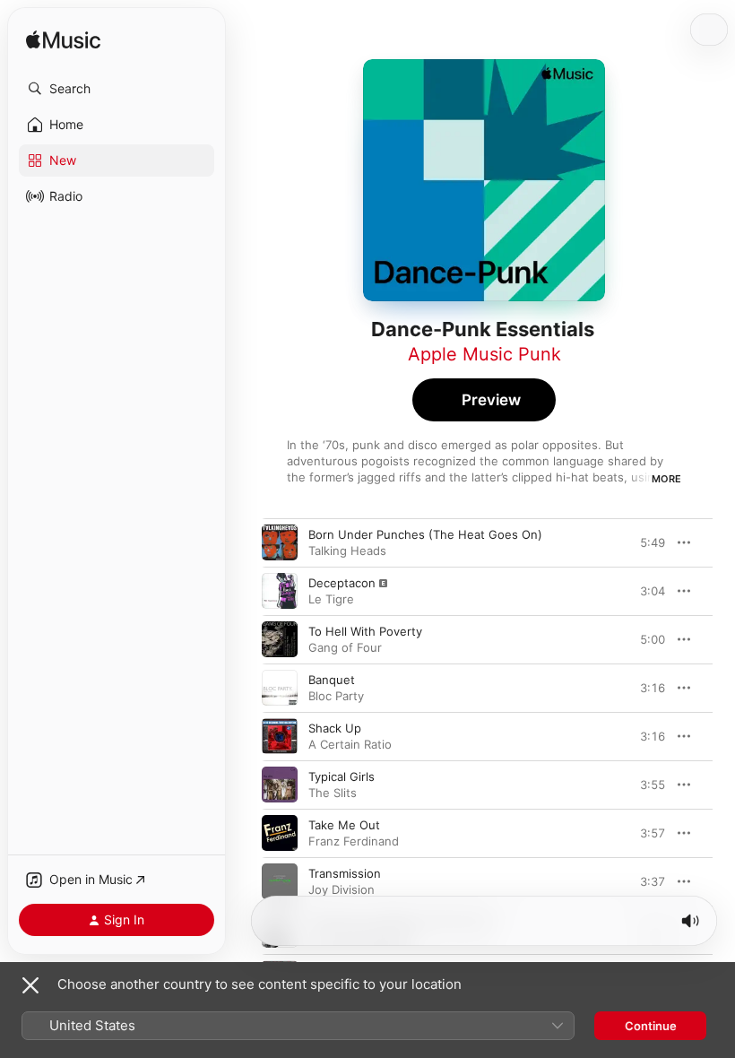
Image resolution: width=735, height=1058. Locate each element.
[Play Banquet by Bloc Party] (280, 688)
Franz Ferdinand (353, 841)
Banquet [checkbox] (331, 679)
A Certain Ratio (350, 744)
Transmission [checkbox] (344, 873)
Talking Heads (347, 550)
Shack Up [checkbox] (334, 728)
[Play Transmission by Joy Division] (280, 881)
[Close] (30, 985)
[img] (63, 40)
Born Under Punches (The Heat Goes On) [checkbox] (425, 534)
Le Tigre (331, 599)
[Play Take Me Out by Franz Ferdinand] (280, 833)
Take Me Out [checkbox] (344, 825)
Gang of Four (345, 647)
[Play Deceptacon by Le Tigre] (280, 591)
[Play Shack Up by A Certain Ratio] (280, 736)
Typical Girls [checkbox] (341, 776)
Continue (651, 1026)
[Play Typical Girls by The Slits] (280, 784)
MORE (666, 479)
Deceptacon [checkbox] (342, 583)
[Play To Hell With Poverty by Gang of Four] (280, 639)
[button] (116, 89)
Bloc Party (336, 696)
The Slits (332, 792)
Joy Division (341, 889)
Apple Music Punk (484, 354)
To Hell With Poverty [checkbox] (365, 631)
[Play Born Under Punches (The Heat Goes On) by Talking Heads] (280, 542)
